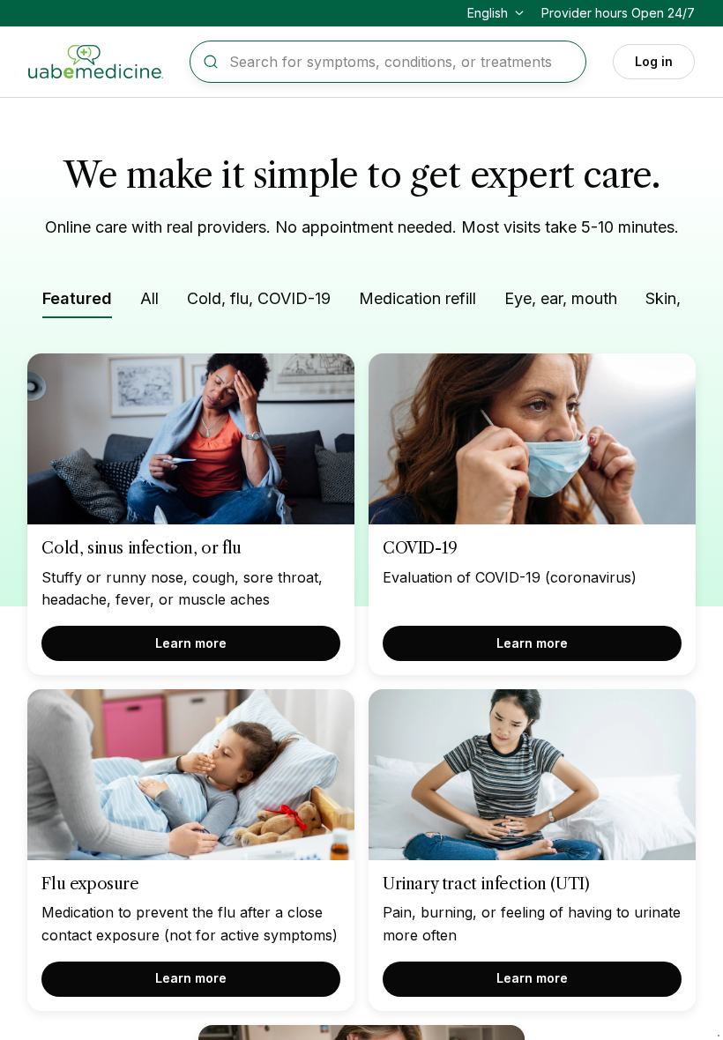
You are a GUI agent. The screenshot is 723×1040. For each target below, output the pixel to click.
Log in (654, 61)
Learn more (191, 642)
